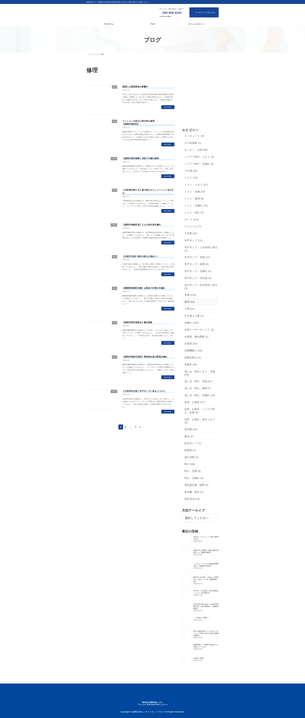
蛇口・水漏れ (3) (193, 478)
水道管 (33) (190, 343)
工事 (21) (189, 308)
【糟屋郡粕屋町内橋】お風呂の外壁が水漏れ (143, 288)
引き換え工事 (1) (193, 315)
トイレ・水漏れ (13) (196, 205)
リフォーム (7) (192, 226)
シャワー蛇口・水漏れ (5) (199, 163)
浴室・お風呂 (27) (194, 402)
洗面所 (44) (190, 364)
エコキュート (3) (194, 136)
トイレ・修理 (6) (194, 198)
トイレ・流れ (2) (194, 212)
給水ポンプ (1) (192, 443)
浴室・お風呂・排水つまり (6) (199, 421)
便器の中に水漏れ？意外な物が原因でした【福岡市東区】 (206, 551)
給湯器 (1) (190, 450)
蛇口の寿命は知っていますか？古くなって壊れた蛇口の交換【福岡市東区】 (206, 633)
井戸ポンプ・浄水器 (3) (197, 278)
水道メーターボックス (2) (199, 329)
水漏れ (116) (191, 322)
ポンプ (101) (191, 219)
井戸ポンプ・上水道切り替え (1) (201, 249)
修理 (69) (189, 301)
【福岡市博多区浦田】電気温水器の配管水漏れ (144, 357)
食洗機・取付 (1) (193, 492)
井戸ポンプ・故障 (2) (196, 264)
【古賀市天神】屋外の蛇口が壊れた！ (140, 256)
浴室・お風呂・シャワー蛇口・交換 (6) (199, 411)
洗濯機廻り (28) (193, 350)
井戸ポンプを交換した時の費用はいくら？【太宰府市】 (206, 592)
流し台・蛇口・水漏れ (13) (199, 395)
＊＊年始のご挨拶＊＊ (201, 618)
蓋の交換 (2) (191, 457)
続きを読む (167, 107)
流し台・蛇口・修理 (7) (197, 388)
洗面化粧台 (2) (192, 357)
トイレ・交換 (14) (194, 191)
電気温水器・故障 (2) (196, 485)
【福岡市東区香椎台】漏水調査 (137, 322)
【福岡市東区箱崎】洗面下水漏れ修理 (140, 158)
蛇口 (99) (189, 464)
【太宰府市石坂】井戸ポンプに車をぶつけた (143, 391)
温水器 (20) (190, 429)
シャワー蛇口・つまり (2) (199, 156)
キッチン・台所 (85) (196, 149)
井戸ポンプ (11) (193, 240)
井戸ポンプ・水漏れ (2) (197, 271)
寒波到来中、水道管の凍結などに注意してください (206, 646)
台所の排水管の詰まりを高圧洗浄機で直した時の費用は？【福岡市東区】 (206, 606)
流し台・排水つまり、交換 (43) (199, 373)
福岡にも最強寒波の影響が (135, 86)
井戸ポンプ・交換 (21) (197, 257)
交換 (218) (190, 294)
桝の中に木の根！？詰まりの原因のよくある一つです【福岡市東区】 (206, 579)
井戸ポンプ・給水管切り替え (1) (201, 286)
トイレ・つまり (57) (196, 184)
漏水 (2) (188, 436)
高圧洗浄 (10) (192, 499)
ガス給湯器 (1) (192, 143)
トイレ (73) (191, 177)
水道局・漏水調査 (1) (196, 336)
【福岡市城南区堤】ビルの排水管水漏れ (141, 224)
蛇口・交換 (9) (192, 471)
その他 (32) (190, 170)
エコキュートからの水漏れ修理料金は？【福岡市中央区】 (206, 565)
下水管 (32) (190, 233)
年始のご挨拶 (198, 658)
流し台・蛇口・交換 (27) (198, 381)
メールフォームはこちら (205, 12)
